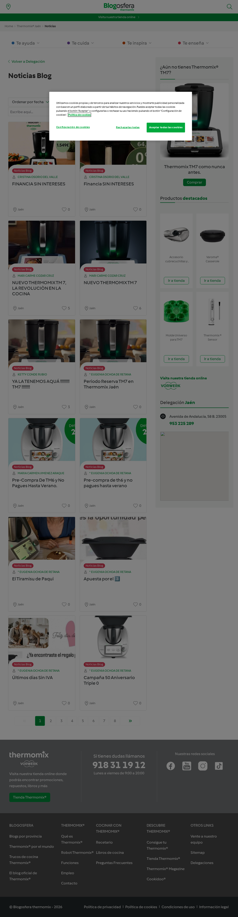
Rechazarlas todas (128, 127)
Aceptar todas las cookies (165, 127)
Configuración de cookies (73, 127)
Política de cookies (79, 114)
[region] (120, 116)
